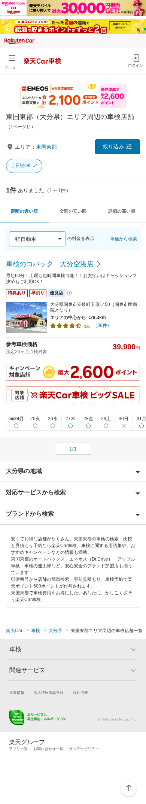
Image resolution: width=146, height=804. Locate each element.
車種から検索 (123, 239)
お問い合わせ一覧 (48, 749)
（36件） (102, 325)
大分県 (55, 630)
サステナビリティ (84, 749)
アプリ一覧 (18, 749)
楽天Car (14, 630)
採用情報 (80, 693)
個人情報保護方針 (49, 693)
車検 (35, 630)
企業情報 (16, 693)
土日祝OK (21, 165)
